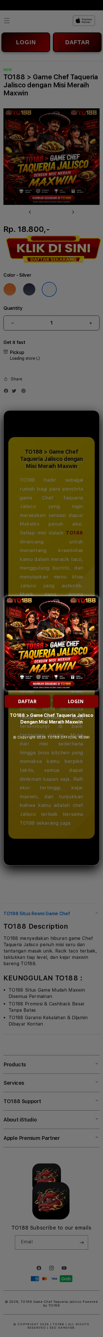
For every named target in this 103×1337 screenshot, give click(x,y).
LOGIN (76, 701)
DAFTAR (27, 701)
